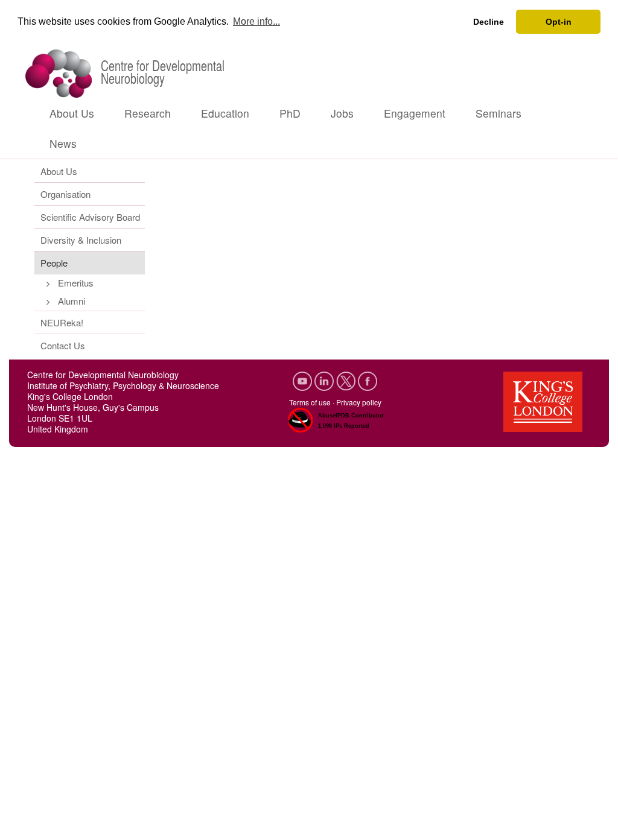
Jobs (342, 113)
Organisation (65, 194)
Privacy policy (358, 402)
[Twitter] (347, 379)
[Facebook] (367, 379)
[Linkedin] (325, 379)
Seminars (498, 113)
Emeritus (76, 282)
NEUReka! (61, 322)
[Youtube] (303, 379)
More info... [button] (256, 21)
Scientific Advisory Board (90, 217)
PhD (290, 113)
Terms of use (310, 402)
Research (147, 113)
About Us (71, 113)
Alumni (71, 300)
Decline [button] (488, 22)
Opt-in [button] (559, 22)
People (54, 262)
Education (225, 113)
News (63, 143)
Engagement (414, 113)
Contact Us (62, 345)
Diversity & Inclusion (80, 239)
